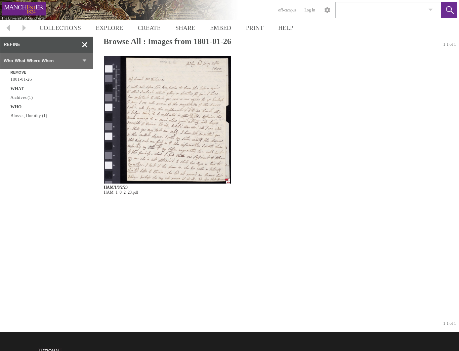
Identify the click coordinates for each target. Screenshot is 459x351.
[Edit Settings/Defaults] (327, 10)
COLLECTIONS (60, 28)
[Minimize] (85, 45)
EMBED (220, 28)
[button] (449, 10)
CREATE (149, 28)
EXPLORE (109, 28)
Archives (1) (21, 97)
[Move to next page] (24, 28)
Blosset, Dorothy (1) (28, 115)
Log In (309, 10)
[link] (430, 9)
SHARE (185, 28)
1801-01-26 (21, 79)
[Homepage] (126, 10)
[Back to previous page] (8, 28)
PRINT (254, 28)
